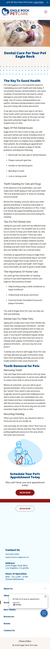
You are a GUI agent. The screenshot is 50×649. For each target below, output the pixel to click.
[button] (44, 613)
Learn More (38, 2)
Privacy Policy (25, 641)
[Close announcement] (47, 2)
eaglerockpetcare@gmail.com (17, 557)
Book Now (25, 492)
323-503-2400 (12, 554)
